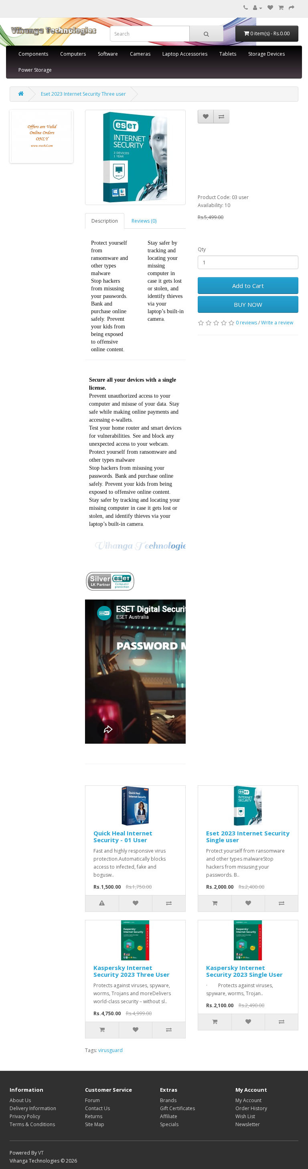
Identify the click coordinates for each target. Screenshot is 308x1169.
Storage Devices (266, 53)
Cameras (140, 53)
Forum (92, 1100)
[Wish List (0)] (270, 7)
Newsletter (247, 1124)
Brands (168, 1100)
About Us (20, 1100)
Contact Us (97, 1108)
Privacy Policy (25, 1116)
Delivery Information (33, 1108)
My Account (248, 1100)
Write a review (277, 322)
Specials (169, 1124)
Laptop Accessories (184, 53)
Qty (202, 249)
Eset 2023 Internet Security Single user (248, 836)
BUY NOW (248, 304)
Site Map (94, 1124)
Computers (73, 53)
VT (41, 1152)
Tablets (227, 53)
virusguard (110, 1050)
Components (33, 53)
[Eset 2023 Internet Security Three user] (135, 157)
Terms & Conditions (32, 1124)
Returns (93, 1116)
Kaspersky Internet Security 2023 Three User (131, 971)
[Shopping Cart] (281, 7)
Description (104, 220)
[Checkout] (291, 7)
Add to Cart (248, 286)
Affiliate (168, 1116)
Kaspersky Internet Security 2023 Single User (244, 971)
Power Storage (35, 69)
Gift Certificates (177, 1108)
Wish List (245, 1116)
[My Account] (257, 7)
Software (108, 53)
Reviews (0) (144, 220)
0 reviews (246, 322)
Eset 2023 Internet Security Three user (83, 94)
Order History (251, 1108)
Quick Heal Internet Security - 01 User (122, 836)
